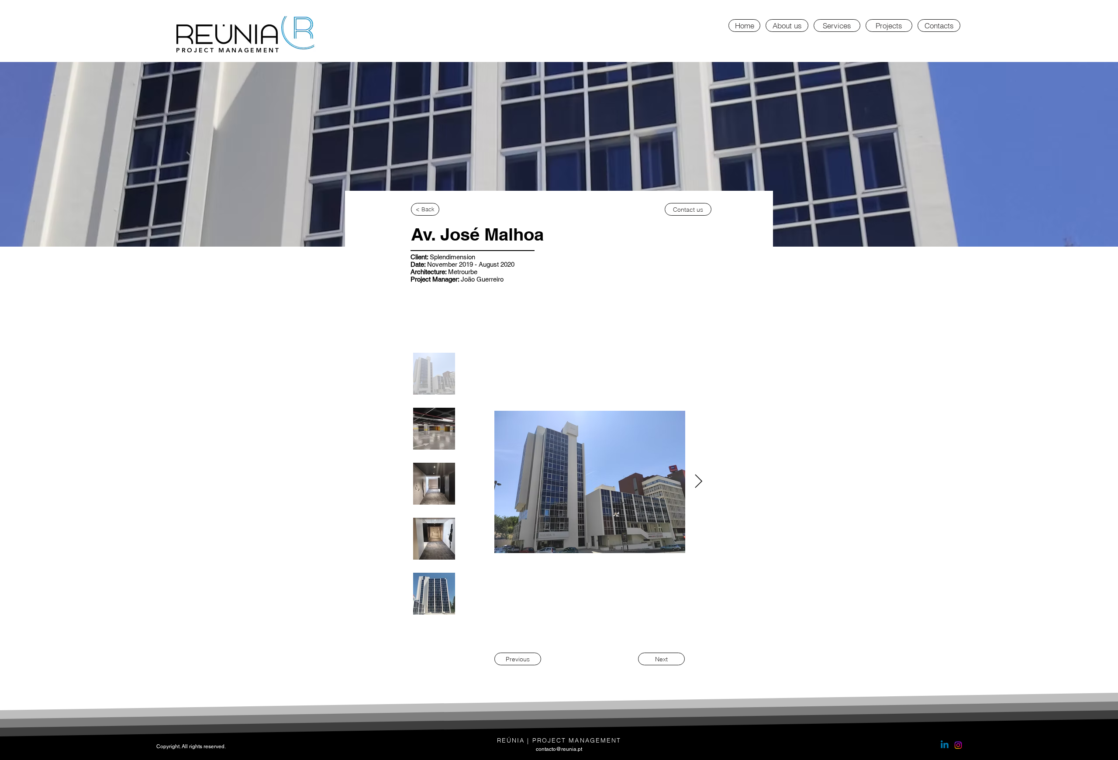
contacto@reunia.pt (559, 749)
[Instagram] (958, 745)
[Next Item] (698, 482)
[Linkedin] (944, 745)
